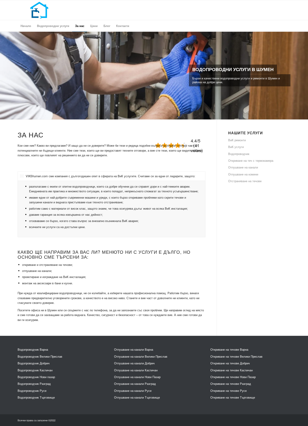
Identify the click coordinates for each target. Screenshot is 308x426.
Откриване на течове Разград (230, 383)
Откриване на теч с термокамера (250, 160)
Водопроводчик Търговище (36, 397)
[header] (39, 10)
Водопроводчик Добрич (34, 363)
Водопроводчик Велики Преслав (40, 356)
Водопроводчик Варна (33, 349)
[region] (111, 209)
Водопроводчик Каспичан (35, 370)
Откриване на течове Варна (229, 349)
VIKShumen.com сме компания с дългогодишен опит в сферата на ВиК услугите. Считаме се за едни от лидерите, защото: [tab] (110, 176)
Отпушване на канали (243, 167)
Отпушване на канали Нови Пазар (137, 377)
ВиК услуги (236, 147)
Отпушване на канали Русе (133, 390)
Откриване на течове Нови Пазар (233, 377)
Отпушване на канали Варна (133, 349)
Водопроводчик (238, 154)
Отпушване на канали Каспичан (136, 370)
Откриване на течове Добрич (230, 363)
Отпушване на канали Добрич (134, 363)
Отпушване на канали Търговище (137, 397)
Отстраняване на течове (245, 181)
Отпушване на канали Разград (135, 383)
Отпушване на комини (243, 174)
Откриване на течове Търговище (232, 397)
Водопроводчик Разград (34, 383)
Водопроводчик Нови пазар (36, 377)
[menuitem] (26, 25)
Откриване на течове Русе (228, 390)
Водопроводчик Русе (32, 390)
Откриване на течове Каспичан (231, 370)
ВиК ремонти (237, 140)
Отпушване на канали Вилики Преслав (140, 356)
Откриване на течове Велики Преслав (236, 356)
